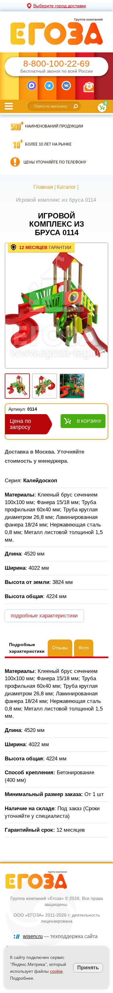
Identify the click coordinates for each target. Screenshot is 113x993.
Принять (88, 967)
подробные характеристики (44, 616)
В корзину (89, 421)
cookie (56, 971)
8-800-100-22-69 (56, 63)
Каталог (66, 187)
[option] (56, 306)
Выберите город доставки (59, 5)
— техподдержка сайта (60, 936)
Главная (43, 187)
